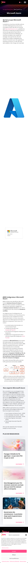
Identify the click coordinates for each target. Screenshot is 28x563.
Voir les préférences (14, 558)
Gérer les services (5, 547)
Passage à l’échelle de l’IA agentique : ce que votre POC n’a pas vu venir (13, 456)
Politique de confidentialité (14, 561)
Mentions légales (23, 561)
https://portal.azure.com (11, 29)
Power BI (13, 330)
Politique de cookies (5, 561)
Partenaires (10, 9)
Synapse (7, 330)
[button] (26, 535)
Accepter (14, 551)
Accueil (4, 9)
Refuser (14, 554)
